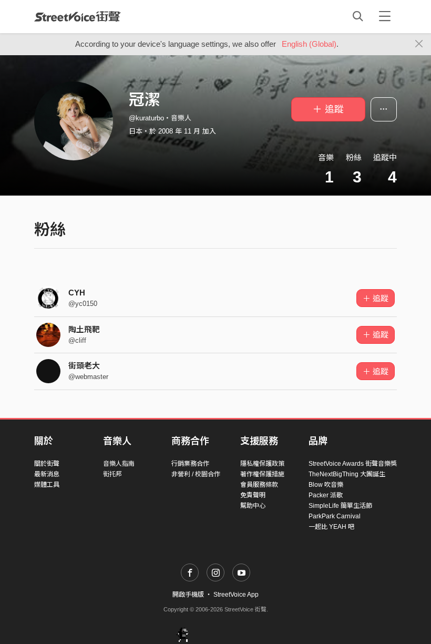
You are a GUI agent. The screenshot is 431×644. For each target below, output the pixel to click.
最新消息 (46, 474)
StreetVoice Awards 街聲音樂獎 (353, 463)
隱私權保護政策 (262, 463)
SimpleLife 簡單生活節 (340, 505)
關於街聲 (46, 463)
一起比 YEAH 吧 (331, 526)
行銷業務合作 (190, 463)
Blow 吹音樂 (326, 484)
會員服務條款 (259, 484)
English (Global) (309, 43)
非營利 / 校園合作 (195, 474)
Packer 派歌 (326, 495)
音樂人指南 (119, 463)
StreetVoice (77, 16)
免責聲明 (252, 495)
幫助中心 (252, 505)
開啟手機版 (188, 594)
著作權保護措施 (262, 474)
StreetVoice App (236, 594)
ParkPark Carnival (335, 516)
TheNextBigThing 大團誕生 (347, 474)
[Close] (419, 44)
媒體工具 (46, 484)
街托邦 (112, 474)
